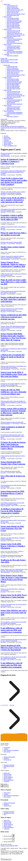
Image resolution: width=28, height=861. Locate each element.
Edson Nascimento (5, 156)
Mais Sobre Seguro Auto (13, 15)
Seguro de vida (9, 127)
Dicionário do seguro (9, 766)
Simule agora (4, 124)
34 (13, 705)
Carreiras (6, 749)
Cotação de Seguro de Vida (13, 30)
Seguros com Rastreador (13, 8)
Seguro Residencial (8, 37)
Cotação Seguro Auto (12, 5)
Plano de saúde (10, 126)
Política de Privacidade (9, 757)
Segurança (6, 758)
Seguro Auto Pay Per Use (13, 11)
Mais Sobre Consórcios (12, 55)
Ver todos (6, 136)
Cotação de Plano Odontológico (15, 51)
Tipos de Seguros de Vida (13, 32)
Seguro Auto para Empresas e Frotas (16, 14)
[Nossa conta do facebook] (2, 786)
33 (11, 705)
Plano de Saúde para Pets (13, 26)
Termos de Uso (7, 759)
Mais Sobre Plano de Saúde (13, 27)
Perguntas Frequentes (9, 765)
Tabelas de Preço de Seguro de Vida (16, 34)
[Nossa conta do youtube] (4, 786)
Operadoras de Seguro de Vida (14, 33)
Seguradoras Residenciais (13, 40)
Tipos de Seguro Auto (12, 7)
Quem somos (7, 747)
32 (10, 705)
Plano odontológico (19, 126)
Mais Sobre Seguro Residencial (14, 43)
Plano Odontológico (9, 50)
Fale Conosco (7, 751)
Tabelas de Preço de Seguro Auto (15, 9)
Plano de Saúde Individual (13, 25)
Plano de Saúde (7, 16)
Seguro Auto (7, 4)
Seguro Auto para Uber (12, 12)
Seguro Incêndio (11, 41)
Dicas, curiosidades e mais (10, 145)
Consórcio (3, 127)
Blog (5, 767)
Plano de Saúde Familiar (13, 23)
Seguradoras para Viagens (13, 47)
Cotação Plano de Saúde (13, 18)
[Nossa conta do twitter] (7, 786)
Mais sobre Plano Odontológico (14, 53)
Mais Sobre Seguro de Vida (13, 36)
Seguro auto (4, 126)
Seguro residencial (18, 127)
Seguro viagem (7, 144)
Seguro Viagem (7, 44)
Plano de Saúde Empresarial (14, 22)
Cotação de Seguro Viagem (13, 46)
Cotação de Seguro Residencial (14, 39)
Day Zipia (3, 175)
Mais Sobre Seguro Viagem (13, 48)
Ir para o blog (4, 58)
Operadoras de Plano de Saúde (14, 21)
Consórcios (6, 54)
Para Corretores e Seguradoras (11, 750)
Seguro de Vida (7, 29)
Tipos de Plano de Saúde (13, 19)
